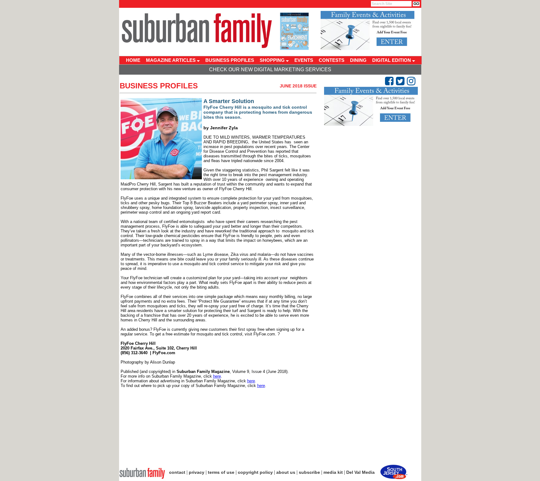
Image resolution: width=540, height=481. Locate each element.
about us (285, 472)
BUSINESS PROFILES (229, 60)
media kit (333, 472)
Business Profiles (159, 86)
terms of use (221, 472)
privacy (196, 472)
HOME (133, 60)
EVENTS (303, 60)
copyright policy (255, 472)
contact (177, 472)
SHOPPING (273, 60)
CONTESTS (331, 60)
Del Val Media (360, 472)
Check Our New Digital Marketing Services (270, 69)
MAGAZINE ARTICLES (171, 60)
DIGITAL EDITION (392, 60)
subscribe (309, 472)
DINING (358, 60)
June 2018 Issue (298, 85)
